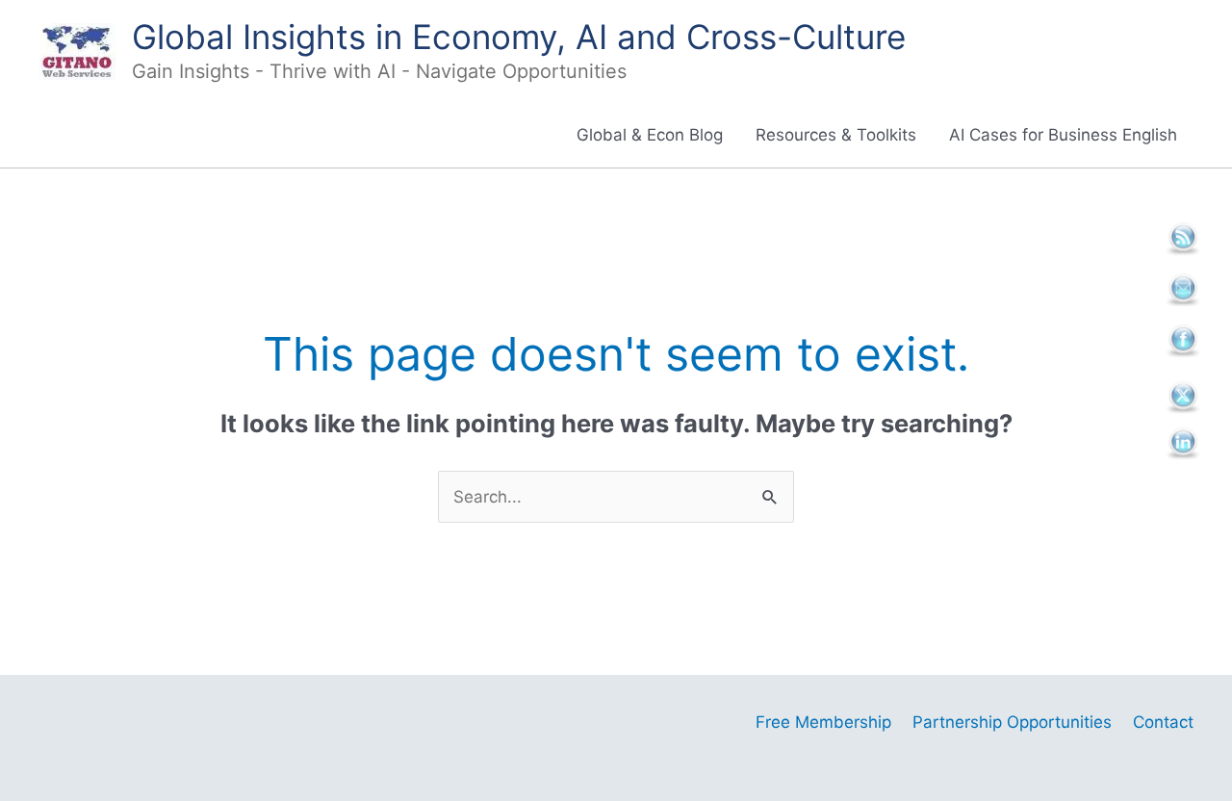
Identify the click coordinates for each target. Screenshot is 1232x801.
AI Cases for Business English (1063, 134)
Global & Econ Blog (650, 134)
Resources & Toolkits (836, 134)
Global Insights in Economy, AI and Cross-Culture (519, 36)
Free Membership (823, 722)
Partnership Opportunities (1012, 722)
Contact (1163, 722)
